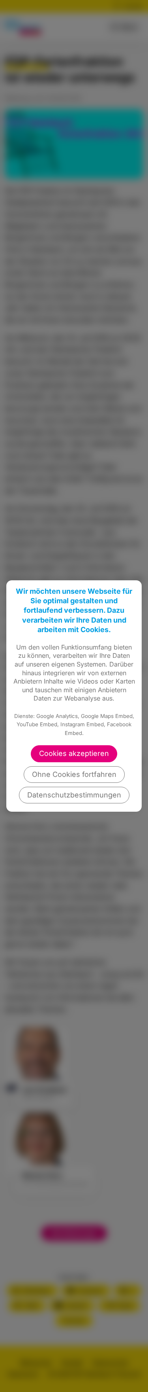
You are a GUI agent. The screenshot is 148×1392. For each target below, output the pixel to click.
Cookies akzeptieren (74, 753)
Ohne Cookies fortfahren (74, 774)
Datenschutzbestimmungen (74, 795)
